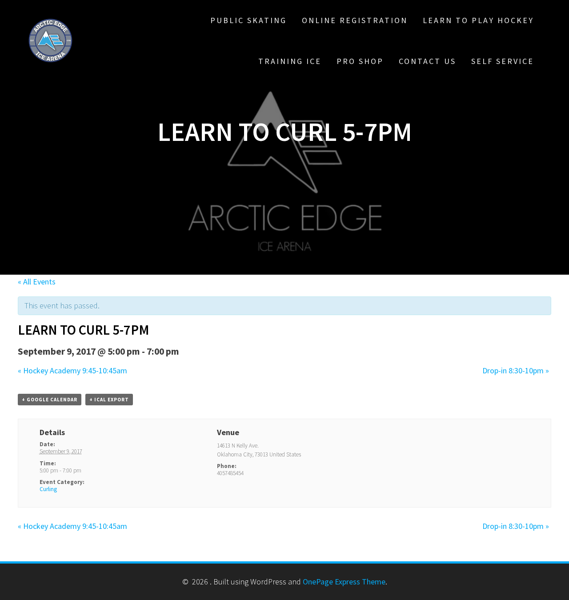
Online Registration (355, 20)
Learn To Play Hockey (478, 20)
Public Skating (248, 20)
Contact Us (427, 61)
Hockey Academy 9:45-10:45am (72, 370)
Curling (48, 489)
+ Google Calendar (49, 399)
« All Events (37, 281)
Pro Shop (360, 61)
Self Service (502, 61)
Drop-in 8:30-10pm (515, 370)
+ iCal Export (109, 399)
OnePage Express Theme (344, 581)
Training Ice (289, 61)
